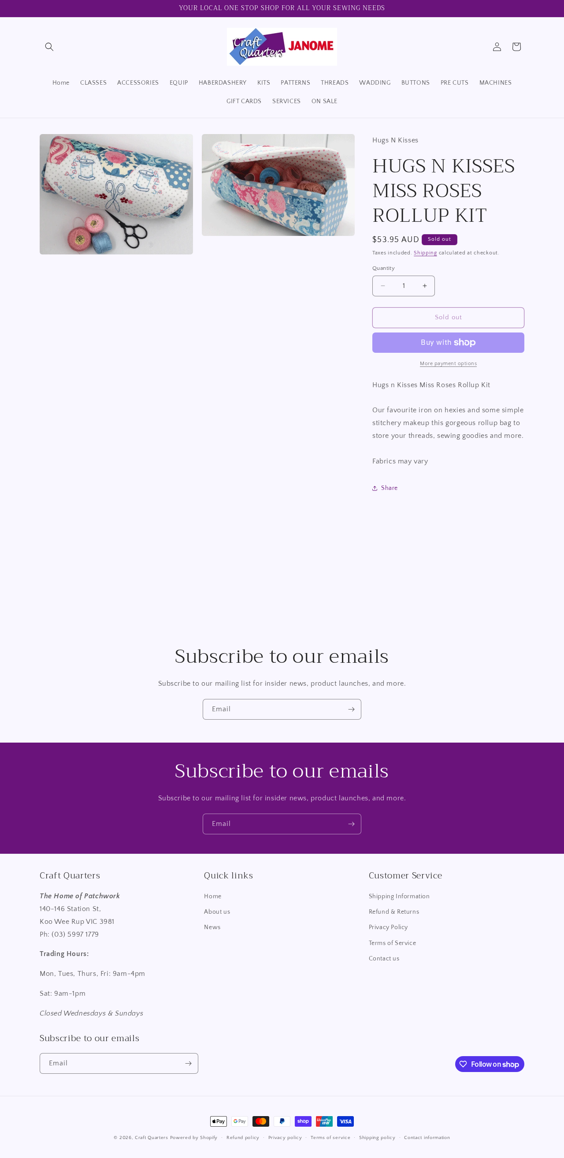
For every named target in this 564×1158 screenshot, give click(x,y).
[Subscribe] (351, 709)
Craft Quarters (151, 1137)
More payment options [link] (448, 363)
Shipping (425, 253)
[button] (49, 46)
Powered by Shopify (194, 1137)
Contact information (427, 1137)
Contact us (384, 958)
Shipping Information (399, 896)
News (212, 927)
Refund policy (243, 1137)
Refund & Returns (394, 911)
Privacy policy (285, 1137)
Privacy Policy (388, 927)
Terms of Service (392, 943)
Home (212, 896)
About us (217, 911)
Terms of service (330, 1137)
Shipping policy (377, 1137)
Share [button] (389, 488)
